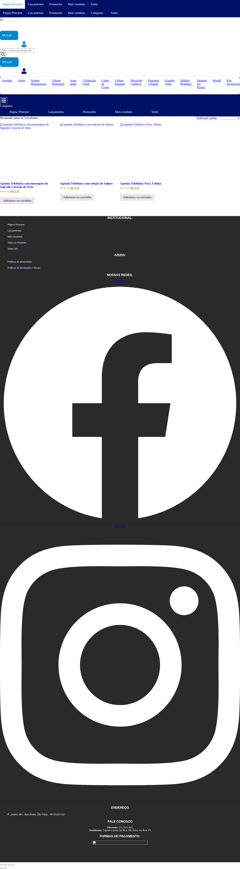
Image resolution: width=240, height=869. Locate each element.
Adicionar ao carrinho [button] (17, 200)
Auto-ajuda (73, 82)
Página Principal (12, 4)
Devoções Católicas (136, 82)
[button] (98, 13)
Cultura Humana (120, 82)
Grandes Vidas (170, 82)
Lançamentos (36, 4)
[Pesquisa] (3, 54)
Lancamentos (36, 12)
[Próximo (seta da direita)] (5, 868)
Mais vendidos (76, 4)
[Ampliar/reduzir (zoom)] (1, 864)
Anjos (21, 80)
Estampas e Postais (153, 82)
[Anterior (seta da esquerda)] (1, 868)
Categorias (97, 12)
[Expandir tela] (5, 864)
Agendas (7, 80)
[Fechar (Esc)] (12, 864)
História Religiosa (185, 82)
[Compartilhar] (9, 864)
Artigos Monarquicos (38, 82)
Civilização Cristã (89, 82)
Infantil (217, 80)
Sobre (94, 4)
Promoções (55, 4)
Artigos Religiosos (58, 82)
